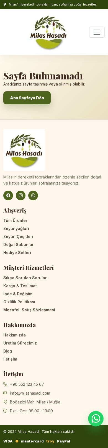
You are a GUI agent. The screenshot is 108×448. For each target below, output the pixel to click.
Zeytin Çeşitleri (18, 236)
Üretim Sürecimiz (20, 343)
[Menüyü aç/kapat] (97, 32)
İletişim (10, 359)
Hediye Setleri (17, 252)
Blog (7, 351)
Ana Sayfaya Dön (27, 97)
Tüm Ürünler (15, 220)
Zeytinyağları (16, 228)
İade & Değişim (17, 293)
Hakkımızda (14, 335)
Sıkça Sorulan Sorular (25, 277)
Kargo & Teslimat (20, 285)
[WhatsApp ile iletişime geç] (96, 418)
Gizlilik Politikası (19, 301)
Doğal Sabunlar (18, 244)
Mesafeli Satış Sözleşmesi (29, 309)
